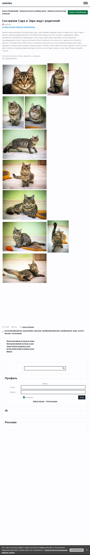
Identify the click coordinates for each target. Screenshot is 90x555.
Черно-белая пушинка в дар (18, 346)
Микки (9, 351)
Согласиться (77, 550)
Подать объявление (77, 12)
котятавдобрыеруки (13, 331)
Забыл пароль (39, 401)
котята (81, 331)
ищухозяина (28, 331)
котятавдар (17, 333)
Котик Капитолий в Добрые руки (20, 349)
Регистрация (51, 401)
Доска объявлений (10, 11)
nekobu (7, 3)
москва (8, 333)
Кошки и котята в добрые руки (33, 11)
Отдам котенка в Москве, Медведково (18, 27)
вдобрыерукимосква (51, 331)
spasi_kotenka (28, 327)
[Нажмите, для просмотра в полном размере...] (24, 79)
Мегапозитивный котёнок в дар (20, 344)
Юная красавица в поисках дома (20, 341)
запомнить (29, 397)
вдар (75, 331)
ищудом (37, 331)
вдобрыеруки (66, 331)
